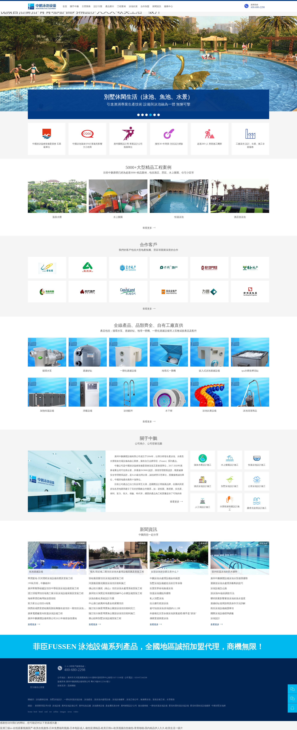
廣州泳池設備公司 (70, 705)
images (63, 712)
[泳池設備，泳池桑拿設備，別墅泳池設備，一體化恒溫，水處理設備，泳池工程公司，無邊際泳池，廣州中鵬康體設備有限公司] (42, 6)
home (30, 712)
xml (46, 712)
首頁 (65, 6)
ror (50, 712)
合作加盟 (145, 6)
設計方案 (98, 6)
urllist (55, 712)
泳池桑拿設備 (98, 705)
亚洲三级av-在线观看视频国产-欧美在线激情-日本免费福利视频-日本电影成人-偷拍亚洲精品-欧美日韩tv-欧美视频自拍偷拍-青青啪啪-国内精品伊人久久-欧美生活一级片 (91, 728)
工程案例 (121, 6)
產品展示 (109, 6)
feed (35, 712)
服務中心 (168, 6)
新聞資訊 (156, 6)
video (75, 712)
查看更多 (147, 228)
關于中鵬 (74, 6)
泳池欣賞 (133, 6)
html (41, 712)
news (70, 712)
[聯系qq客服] (292, 708)
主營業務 (86, 6)
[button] (138, 115)
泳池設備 (56, 705)
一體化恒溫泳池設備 (158, 705)
